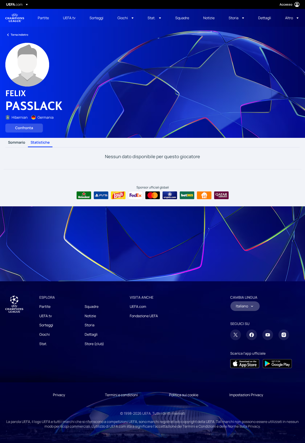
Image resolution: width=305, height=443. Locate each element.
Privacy (59, 394)
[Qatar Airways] (221, 195)
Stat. (43, 343)
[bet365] (187, 195)
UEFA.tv (45, 315)
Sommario (16, 143)
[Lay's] (118, 195)
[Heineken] (84, 195)
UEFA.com (138, 306)
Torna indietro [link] (19, 35)
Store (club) (94, 343)
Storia (89, 325)
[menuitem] (45, 18)
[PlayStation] (101, 195)
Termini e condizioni (121, 394)
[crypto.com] (170, 195)
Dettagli (91, 334)
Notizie (90, 315)
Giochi (44, 334)
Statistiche (40, 143)
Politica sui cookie (183, 394)
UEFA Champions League (14, 18)
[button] (125, 18)
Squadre (91, 306)
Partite (44, 306)
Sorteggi (46, 325)
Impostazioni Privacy (246, 394)
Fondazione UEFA (144, 315)
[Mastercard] (152, 195)
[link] (43, 18)
